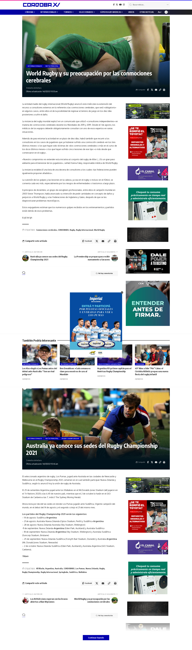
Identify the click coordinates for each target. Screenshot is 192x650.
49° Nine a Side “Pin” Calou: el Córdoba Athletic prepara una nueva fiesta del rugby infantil (151, 371)
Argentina (49, 568)
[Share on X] (152, 90)
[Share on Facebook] (148, 90)
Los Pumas (80, 568)
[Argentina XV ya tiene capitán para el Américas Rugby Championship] (114, 354)
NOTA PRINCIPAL (52, 66)
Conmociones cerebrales (46, 230)
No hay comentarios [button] (105, 273)
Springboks (63, 572)
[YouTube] (120, 4)
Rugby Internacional (84, 230)
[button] (159, 12)
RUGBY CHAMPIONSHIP (70, 438)
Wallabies (82, 572)
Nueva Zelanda (92, 568)
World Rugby (99, 230)
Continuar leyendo (96, 637)
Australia (59, 568)
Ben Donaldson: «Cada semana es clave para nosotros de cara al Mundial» (75, 371)
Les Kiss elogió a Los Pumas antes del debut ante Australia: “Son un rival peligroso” (39, 371)
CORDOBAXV (63, 230)
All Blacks (40, 568)
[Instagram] (123, 4)
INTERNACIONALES (35, 66)
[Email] (156, 90)
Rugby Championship (31, 572)
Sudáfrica (73, 572)
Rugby (72, 230)
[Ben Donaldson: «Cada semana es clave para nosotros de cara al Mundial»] (77, 354)
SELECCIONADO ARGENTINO (109, 364)
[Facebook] (114, 4)
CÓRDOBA (140, 364)
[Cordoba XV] (41, 4)
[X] (117, 4)
